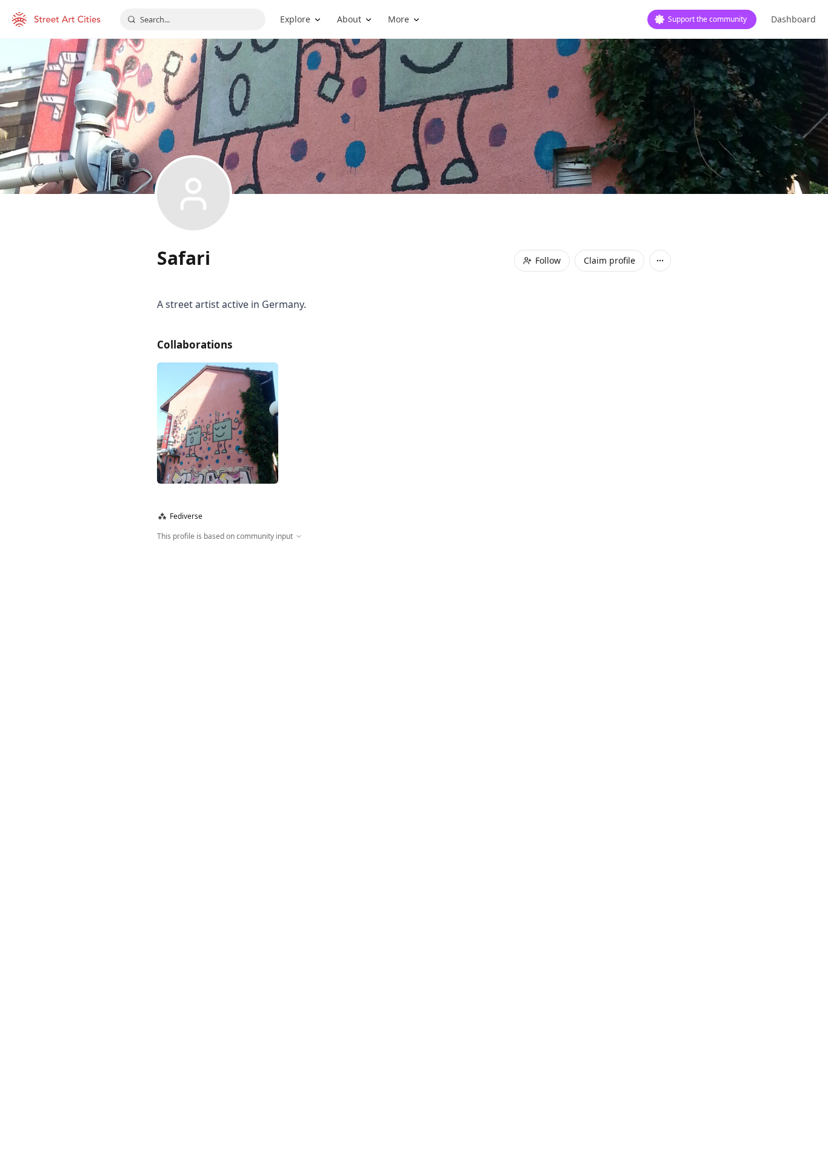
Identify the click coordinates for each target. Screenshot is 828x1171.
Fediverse (180, 516)
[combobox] (192, 19)
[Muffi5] (217, 423)
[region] (414, 673)
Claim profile (609, 260)
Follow (548, 260)
